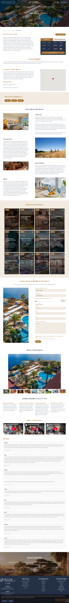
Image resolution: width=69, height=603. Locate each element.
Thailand (43, 582)
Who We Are (25, 583)
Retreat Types (25, 6)
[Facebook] (5, 583)
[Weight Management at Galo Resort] (42, 263)
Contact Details (38, 304)
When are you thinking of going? (41, 288)
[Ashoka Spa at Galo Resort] (11, 219)
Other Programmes (59, 39)
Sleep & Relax (61, 588)
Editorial (45, 6)
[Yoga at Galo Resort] (57, 263)
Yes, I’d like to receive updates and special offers (46, 338)
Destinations (33, 6)
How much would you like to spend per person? (43, 298)
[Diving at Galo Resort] (26, 241)
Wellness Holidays (61, 589)
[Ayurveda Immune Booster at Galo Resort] (42, 219)
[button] (64, 2)
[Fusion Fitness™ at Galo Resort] (11, 263)
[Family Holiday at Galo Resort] (42, 241)
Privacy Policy (25, 582)
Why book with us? (25, 585)
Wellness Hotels (18, 6)
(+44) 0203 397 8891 (7, 587)
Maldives (43, 583)
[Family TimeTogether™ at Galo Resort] (57, 241)
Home (4, 30)
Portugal (13, 30)
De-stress (61, 582)
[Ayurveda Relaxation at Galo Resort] (57, 219)
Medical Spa (61, 586)
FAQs (25, 588)
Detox (61, 583)
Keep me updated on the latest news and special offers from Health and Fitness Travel (49, 337)
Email (36, 316)
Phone (36, 311)
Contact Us (25, 586)
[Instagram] (7, 583)
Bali (43, 585)
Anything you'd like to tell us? (40, 321)
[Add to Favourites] (15, 210)
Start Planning (51, 6)
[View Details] (18, 210)
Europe (8, 30)
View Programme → (53, 52)
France (43, 586)
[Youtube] (9, 583)
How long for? (37, 293)
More (40, 6)
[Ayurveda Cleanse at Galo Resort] (26, 219)
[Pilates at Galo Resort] (26, 263)
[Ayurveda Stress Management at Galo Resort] (11, 241)
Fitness (61, 585)
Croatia (43, 588)
